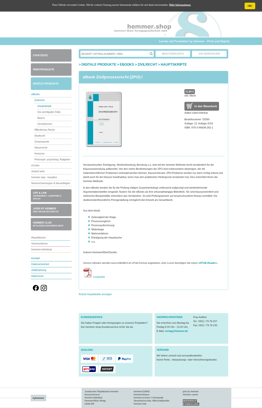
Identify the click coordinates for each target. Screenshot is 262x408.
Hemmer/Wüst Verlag (95, 400)
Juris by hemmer (46, 210)
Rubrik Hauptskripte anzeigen (95, 294)
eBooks (35, 94)
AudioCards (38, 171)
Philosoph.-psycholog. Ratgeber (52, 159)
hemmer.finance (141, 394)
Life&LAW (89, 403)
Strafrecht (39, 135)
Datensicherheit (40, 264)
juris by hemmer (191, 391)
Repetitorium (38, 237)
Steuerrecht (40, 147)
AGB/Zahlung (38, 270)
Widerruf (190, 401)
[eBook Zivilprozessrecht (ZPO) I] (103, 149)
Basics (41, 118)
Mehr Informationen (180, 4)
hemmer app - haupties (44, 177)
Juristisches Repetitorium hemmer (102, 391)
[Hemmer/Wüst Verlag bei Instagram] (44, 290)
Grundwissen (44, 124)
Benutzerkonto (173, 53)
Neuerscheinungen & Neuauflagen (50, 183)
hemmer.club (140, 403)
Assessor (39, 153)
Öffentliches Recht (44, 129)
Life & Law (47, 195)
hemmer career (190, 394)
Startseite (40, 55)
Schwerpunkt (41, 141)
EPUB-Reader (208, 263)
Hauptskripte (44, 106)
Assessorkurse (39, 243)
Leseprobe (98, 276)
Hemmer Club (48, 224)
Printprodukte (43, 69)
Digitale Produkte (46, 83)
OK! (250, 5)
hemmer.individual (41, 249)
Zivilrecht (39, 100)
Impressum (37, 276)
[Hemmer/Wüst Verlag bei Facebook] (36, 290)
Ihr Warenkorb (209, 53)
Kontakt (35, 258)
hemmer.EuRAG (142, 391)
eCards (35, 165)
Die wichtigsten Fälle (49, 112)
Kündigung (191, 404)
